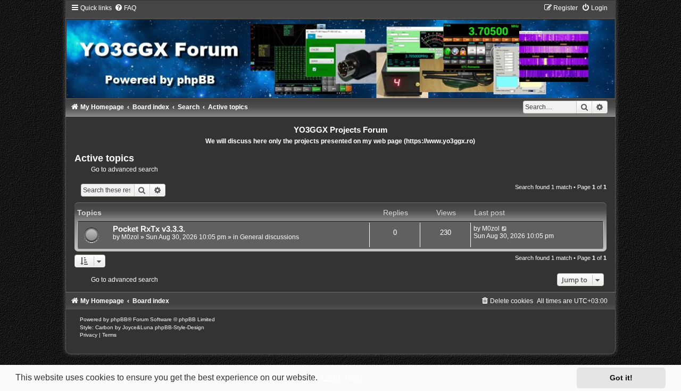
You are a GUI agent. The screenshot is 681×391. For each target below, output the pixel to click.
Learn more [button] (342, 377)
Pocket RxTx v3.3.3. (149, 229)
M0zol (130, 237)
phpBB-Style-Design (179, 327)
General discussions (269, 237)
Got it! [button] (621, 377)
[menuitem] (125, 8)
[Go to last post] (504, 228)
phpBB (119, 319)
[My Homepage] (340, 50)
